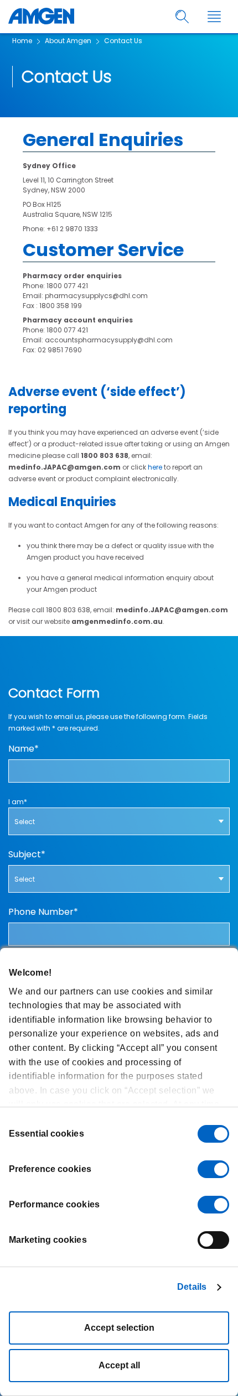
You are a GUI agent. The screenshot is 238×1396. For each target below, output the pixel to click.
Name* (23, 749)
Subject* (26, 854)
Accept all (119, 1365)
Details (191, 1286)
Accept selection (119, 1327)
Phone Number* (43, 912)
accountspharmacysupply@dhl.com (109, 340)
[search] (182, 17)
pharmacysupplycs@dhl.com (96, 295)
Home (22, 40)
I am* (17, 801)
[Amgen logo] (41, 16)
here (155, 467)
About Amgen (68, 40)
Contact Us (123, 40)
